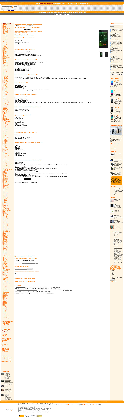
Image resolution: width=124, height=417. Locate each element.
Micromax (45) (6, 178)
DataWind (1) (5, 85)
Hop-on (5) (5, 143)
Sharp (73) (5, 243)
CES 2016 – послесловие (117, 246)
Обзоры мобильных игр (117, 42)
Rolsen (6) (5, 227)
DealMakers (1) (6, 87)
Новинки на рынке (115, 143)
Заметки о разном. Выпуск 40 (118, 244)
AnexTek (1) (5, 37)
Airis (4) (4, 26)
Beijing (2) (5, 52)
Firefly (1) (5, 115)
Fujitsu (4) (5, 118)
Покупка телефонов (7, 358)
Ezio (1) (4, 113)
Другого (113, 278)
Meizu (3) (5, 177)
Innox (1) (5, 156)
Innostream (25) (6, 155)
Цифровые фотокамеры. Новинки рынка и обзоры (116, 44)
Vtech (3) (5, 294)
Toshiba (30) (5, 277)
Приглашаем (114, 176)
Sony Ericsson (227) (7, 254)
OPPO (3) (5, 204)
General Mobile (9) (7, 121)
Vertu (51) (5, 290)
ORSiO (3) (5, 206)
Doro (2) (4, 95)
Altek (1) (4, 33)
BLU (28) (5, 62)
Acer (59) (5, 24)
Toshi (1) (4, 276)
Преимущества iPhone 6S (117, 200)
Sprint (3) (5, 259)
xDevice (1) (5, 300)
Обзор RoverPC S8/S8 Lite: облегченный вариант (118, 168)
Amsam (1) (5, 36)
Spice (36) (5, 258)
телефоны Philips (28, 24)
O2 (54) (4, 199)
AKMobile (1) (5, 30)
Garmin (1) (5, 120)
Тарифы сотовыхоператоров (6, 328)
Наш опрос (113, 264)
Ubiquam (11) (5, 280)
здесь (111, 141)
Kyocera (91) (5, 170)
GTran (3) (5, 133)
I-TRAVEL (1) (5, 159)
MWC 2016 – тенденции (116, 238)
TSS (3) (4, 278)
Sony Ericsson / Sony (117, 277)
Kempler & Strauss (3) (7, 164)
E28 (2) (4, 98)
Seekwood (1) (6, 237)
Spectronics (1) (6, 257)
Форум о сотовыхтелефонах (6, 350)
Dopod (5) (5, 94)
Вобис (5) (5, 314)
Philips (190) (5, 214)
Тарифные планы (49, 12)
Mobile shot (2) (6, 184)
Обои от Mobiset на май (116, 125)
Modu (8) (5, 186)
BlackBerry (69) (6, 60)
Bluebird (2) (5, 63)
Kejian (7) (5, 163)
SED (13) (5, 236)
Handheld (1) (5, 136)
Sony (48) (5, 253)
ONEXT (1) (5, 203)
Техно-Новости (5, 371)
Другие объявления (32, 258)
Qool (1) (4, 220)
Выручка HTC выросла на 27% (117, 211)
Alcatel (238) (5, 31)
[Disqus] (62, 204)
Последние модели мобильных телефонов (115, 35)
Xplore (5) (5, 304)
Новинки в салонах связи (117, 45)
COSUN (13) (5, 78)
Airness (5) (5, 27)
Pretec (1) (5, 219)
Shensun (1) (5, 244)
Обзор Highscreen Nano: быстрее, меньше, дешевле (117, 173)
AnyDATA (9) (5, 40)
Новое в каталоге (115, 78)
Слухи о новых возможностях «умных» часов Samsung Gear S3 (117, 227)
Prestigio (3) (5, 218)
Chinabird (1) (5, 74)
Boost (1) (5, 64)
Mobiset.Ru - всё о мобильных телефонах (32, 403)
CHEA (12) (5, 73)
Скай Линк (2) (6, 318)
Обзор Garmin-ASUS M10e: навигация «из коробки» (118, 160)
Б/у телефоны (59, 12)
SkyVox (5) (5, 250)
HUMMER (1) (5, 147)
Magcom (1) (5, 175)
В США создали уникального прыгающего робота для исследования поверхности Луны (9, 382)
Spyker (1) (5, 260)
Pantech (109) (6, 209)
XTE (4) (4, 306)
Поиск (112, 23)
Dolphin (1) (5, 93)
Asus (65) (5, 45)
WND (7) (4, 297)
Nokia (113, 273)
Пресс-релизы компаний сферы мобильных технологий (116, 48)
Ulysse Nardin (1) (6, 283)
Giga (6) (4, 123)
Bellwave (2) (5, 54)
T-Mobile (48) (5, 273)
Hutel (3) (4, 148)
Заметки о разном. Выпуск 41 (118, 236)
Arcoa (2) (5, 42)
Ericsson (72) (5, 109)
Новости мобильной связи (117, 29)
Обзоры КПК (114, 151)
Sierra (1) (5, 246)
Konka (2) (5, 167)
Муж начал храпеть (20, 287)
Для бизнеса (19, 288)
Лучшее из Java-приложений (114, 57)
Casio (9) (5, 68)
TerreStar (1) (5, 270)
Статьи (67, 3)
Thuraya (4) (5, 272)
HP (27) (4, 144)
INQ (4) (4, 158)
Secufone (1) (5, 235)
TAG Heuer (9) (6, 263)
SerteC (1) (5, 240)
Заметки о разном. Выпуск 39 (118, 249)
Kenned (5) (5, 165)
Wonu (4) (5, 298)
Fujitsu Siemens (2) (7, 119)
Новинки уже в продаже (7, 321)
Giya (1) (4, 126)
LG (112, 272)
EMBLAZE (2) (5, 104)
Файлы (54, 3)
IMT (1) (4, 154)
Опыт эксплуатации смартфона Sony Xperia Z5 (118, 233)
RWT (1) (4, 229)
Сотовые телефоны (6, 23)
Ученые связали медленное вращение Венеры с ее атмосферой (9, 391)
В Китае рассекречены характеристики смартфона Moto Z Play (116, 206)
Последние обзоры (115, 145)
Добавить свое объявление (21, 258)
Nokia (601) (5, 197)
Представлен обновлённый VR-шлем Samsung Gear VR (118, 217)
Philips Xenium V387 (37, 24)
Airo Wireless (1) (6, 28)
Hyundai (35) (5, 149)
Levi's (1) (5, 173)
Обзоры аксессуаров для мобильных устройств (116, 66)
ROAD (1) (5, 226)
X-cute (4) (5, 299)
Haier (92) (5, 135)
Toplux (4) (5, 274)
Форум (84, 12)
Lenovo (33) (5, 172)
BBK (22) (5, 50)
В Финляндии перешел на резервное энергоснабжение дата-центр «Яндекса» (8, 376)
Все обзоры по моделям (6, 325)
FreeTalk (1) (5, 117)
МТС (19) (5, 317)
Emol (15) (5, 106)
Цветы (17, 291)
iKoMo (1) (5, 151)
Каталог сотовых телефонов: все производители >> (27, 271)
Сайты (64, 12)
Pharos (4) (5, 213)
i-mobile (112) (5, 153)
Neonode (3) (5, 191)
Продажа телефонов (7, 357)
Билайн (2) (5, 313)
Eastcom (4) (5, 99)
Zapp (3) (4, 310)
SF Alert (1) (5, 242)
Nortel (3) (5, 198)
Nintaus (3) (5, 196)
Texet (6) (4, 271)
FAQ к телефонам (6, 329)
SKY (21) (5, 248)
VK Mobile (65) (6, 291)
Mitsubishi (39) (6, 181)
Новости (63, 3)
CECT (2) (5, 71)
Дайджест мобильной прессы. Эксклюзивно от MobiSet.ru (115, 63)
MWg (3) (4, 188)
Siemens (114, 276)
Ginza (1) (5, 125)
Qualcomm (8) (6, 222)
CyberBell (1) (5, 80)
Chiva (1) (5, 75)
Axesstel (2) (5, 48)
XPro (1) (4, 305)
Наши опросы (68, 12)
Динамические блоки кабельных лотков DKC (26, 290)
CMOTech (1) (5, 77)
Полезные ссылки (6, 346)
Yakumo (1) (5, 307)
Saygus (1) (5, 233)
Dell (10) (4, 88)
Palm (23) (5, 207)
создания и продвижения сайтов (29, 410)
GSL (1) (4, 131)
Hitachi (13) (5, 141)
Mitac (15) (5, 180)
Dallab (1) (5, 82)
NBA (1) (4, 189)
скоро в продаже (6, 322)
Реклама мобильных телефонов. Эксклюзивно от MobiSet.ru (116, 59)
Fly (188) (5, 116)
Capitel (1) (5, 67)
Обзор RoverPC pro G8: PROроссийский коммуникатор (118, 164)
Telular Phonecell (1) (7, 269)
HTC (113, 270)
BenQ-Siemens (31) (7, 57)
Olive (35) (5, 201)
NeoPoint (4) (5, 192)
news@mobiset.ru (45, 409)
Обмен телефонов (7, 359)
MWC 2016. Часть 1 (118, 242)
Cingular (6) (5, 76)
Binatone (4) (5, 58)
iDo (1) (4, 150)
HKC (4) (4, 142)
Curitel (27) (5, 79)
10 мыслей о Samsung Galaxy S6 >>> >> (62, 14)
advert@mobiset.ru (45, 411)
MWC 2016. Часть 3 (118, 240)
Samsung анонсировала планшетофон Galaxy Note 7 (118, 222)
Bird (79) (4, 59)
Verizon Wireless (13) (7, 288)
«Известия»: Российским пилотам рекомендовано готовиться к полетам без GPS (8, 397)
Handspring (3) (6, 137)
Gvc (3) (4, 134)
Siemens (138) (6, 245)
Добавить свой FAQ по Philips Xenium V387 (24, 37)
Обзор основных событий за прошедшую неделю (116, 32)
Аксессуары (114, 148)
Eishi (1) (4, 100)
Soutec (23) (5, 256)
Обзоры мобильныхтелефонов (6, 324)
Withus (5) (5, 296)
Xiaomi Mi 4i (116, 115)
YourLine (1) (5, 308)
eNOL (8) (5, 107)
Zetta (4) (4, 311)
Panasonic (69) (6, 208)
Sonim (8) (5, 252)
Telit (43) (4, 267)
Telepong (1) (5, 266)
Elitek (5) (4, 103)
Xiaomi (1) (5, 302)
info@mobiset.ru (48, 408)
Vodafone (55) (6, 292)
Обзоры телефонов (42, 12)
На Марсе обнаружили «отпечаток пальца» (9, 386)
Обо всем (56, 288)
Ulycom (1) (5, 282)
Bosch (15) (5, 66)
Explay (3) (5, 112)
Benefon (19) (5, 55)
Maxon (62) (5, 176)
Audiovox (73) (6, 47)
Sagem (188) (5, 230)
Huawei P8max (117, 98)
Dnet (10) (5, 91)
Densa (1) (5, 89)
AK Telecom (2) (6, 29)
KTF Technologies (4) (7, 169)
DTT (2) (4, 97)
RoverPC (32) (5, 228)
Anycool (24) (5, 38)
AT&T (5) (5, 46)
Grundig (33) (5, 130)
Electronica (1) (6, 102)
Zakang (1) (5, 309)
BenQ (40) (5, 56)
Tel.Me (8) (5, 265)
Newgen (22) (5, 194)
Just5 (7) (4, 161)
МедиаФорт (50, 403)
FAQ (55, 12)
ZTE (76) (5, 312)
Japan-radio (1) (6, 160)
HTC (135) (5, 145)
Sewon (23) (5, 241)
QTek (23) (5, 221)
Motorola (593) (6, 187)
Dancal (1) (5, 83)
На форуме (113, 186)
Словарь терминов (73, 3)
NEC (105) (5, 190)
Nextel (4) (5, 195)
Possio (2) (5, 216)
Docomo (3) (5, 92)
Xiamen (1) (5, 301)
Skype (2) (5, 249)
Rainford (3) (5, 223)
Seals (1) (5, 234)
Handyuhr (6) (5, 138)
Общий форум (56, 287)
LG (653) (5, 174)
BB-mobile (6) (5, 51)
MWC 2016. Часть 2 (118, 241)
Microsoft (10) (6, 179)
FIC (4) (4, 114)
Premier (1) (5, 217)
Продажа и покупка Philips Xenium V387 (25, 256)
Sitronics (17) (5, 247)
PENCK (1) (5, 212)
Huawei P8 (116, 107)
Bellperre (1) (5, 53)
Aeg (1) (4, 25)
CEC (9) (4, 69)
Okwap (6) (5, 200)
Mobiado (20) (5, 183)
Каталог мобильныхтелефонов (6, 331)
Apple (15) (5, 41)
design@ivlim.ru (39, 410)
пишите (116, 183)
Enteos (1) (5, 108)
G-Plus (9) (5, 128)
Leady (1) (5, 171)
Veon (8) (4, 287)
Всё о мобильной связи (117, 30)
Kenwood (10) (6, 166)
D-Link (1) (5, 90)
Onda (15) (5, 202)
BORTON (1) (5, 65)
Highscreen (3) (6, 139)
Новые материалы (115, 231)
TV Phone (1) (5, 279)
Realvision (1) (5, 225)
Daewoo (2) (5, 81)
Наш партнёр (5, 351)
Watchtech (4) (6, 295)
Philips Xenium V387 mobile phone (30, 263)
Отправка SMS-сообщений (83, 3)
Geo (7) (4, 122)
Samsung (114, 274)
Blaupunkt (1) (5, 61)
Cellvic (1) (5, 72)
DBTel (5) (5, 86)
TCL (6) (4, 264)
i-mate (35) (5, 152)
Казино (17, 293)
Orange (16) (5, 205)
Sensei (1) (5, 239)
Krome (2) (5, 168)
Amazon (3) (5, 34)
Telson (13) (5, 268)
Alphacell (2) (5, 32)
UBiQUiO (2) (5, 281)
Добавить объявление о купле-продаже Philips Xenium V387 (28, 31)
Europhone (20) (6, 111)
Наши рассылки (115, 28)
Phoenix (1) (5, 215)
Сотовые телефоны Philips (22, 266)
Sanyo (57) (5, 232)
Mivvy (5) (5, 182)
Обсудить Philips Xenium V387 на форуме (24, 34)
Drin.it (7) (5, 96)
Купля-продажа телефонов (5, 355)
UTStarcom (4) (6, 284)
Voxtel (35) (5, 293)
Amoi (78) (5, 35)
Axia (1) (4, 49)
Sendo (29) (5, 238)
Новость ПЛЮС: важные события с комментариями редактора (116, 53)
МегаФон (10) (6, 315)
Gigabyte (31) (5, 124)
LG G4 (115, 90)
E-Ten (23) (5, 110)
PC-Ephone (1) (6, 211)
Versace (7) (5, 289)
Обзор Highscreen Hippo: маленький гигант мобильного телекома (116, 155)
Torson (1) (5, 275)
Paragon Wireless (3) (7, 210)
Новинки (38, 3)
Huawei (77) (5, 146)
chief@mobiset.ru (44, 406)
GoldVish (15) (5, 127)
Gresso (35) (5, 129)
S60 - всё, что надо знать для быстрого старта (116, 37)
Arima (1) (5, 44)
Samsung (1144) (6, 231)
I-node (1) (5, 157)
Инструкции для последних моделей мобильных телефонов (115, 40)
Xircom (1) (5, 303)
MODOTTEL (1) (6, 185)
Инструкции (59, 3)
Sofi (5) (4, 251)
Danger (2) (5, 84)
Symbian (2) (5, 261)
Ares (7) (4, 43)
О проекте (74, 12)
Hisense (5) (5, 140)
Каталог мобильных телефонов (46, 3)
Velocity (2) (5, 286)
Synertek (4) (5, 262)
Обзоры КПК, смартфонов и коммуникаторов (116, 68)
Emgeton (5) (5, 105)
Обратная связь (79, 12)
